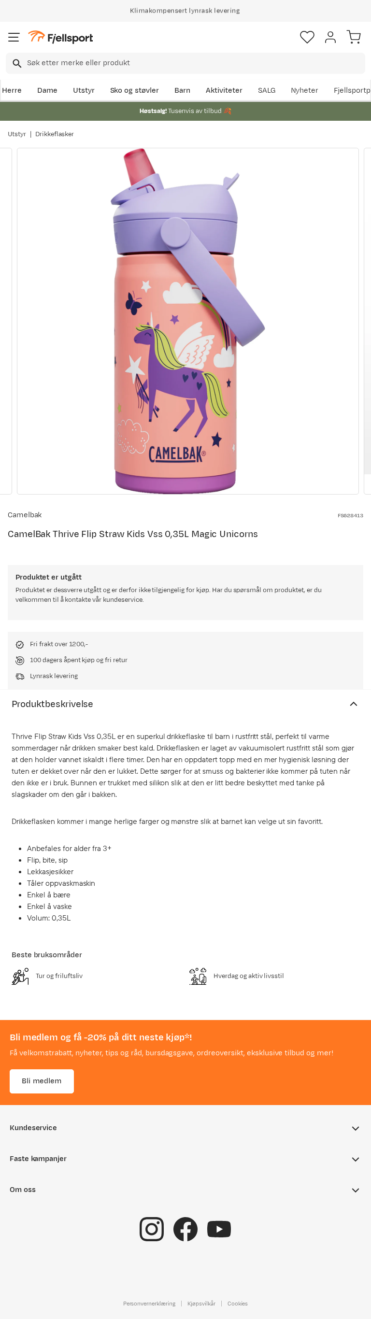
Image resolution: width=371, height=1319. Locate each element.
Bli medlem (42, 1081)
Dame (47, 90)
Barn (182, 90)
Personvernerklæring (149, 1303)
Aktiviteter (224, 90)
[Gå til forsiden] (60, 37)
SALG (266, 90)
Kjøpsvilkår (201, 1303)
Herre (12, 90)
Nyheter (305, 90)
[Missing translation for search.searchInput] (16, 63)
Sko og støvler (134, 90)
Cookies (238, 1303)
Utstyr (84, 90)
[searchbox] (195, 63)
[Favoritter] (307, 37)
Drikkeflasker (54, 134)
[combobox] (185, 63)
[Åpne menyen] (14, 37)
